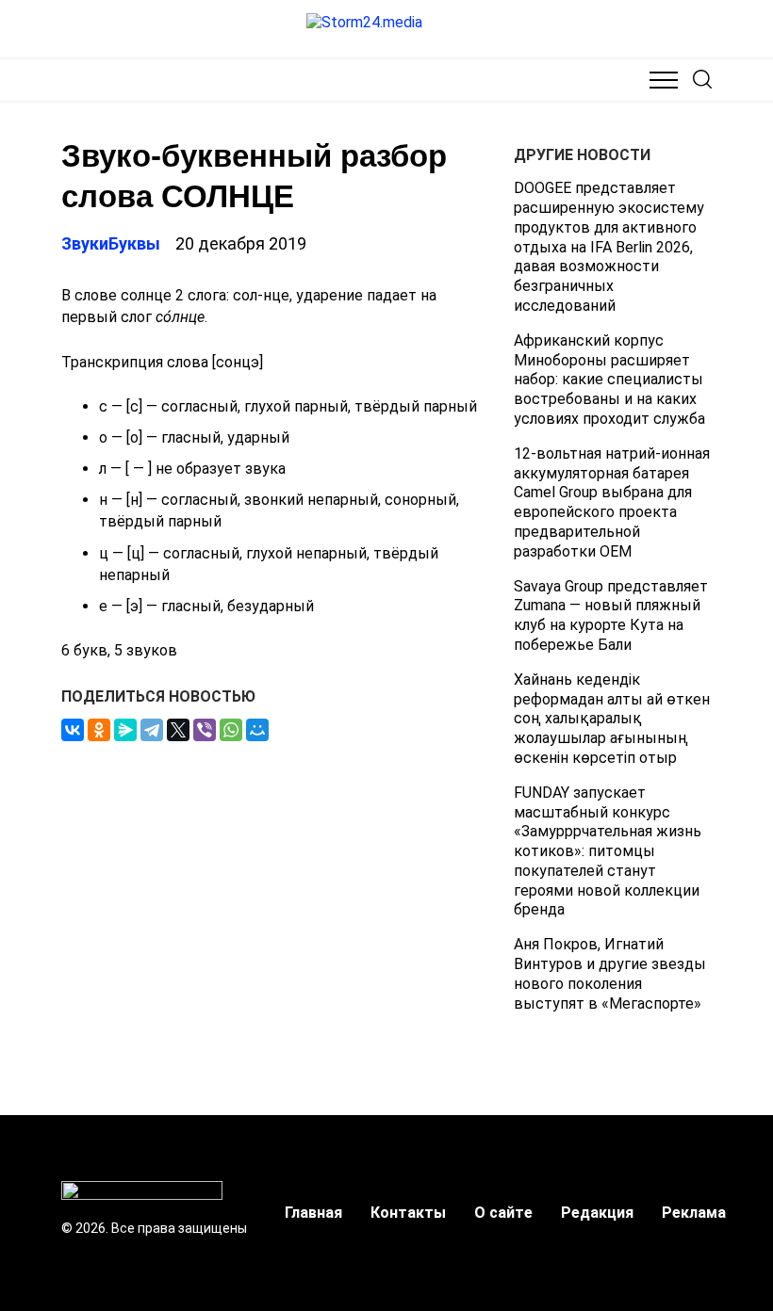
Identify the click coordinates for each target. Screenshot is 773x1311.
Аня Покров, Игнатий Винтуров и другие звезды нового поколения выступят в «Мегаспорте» (610, 973)
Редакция (597, 1213)
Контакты (408, 1213)
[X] (178, 730)
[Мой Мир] (257, 730)
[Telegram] (151, 730)
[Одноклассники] (99, 730)
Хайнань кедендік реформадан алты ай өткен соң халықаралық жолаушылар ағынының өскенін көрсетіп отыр (612, 719)
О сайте (503, 1213)
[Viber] (204, 730)
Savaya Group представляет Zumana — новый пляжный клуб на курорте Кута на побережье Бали (611, 615)
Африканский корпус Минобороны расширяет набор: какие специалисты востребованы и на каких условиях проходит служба (609, 380)
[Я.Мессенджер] (125, 730)
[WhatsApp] (231, 730)
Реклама (694, 1213)
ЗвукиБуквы (110, 243)
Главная (313, 1213)
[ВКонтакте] (72, 730)
